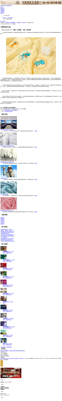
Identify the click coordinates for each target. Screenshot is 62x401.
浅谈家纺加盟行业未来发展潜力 (7, 145)
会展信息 (2, 220)
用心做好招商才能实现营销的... (7, 235)
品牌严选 (2, 8)
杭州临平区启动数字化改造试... (7, 129)
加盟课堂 (2, 10)
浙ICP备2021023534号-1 (19, 358)
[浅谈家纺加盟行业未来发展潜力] (8, 144)
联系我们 (23, 350)
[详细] (36, 130)
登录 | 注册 (2, 21)
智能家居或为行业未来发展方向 (11, 110)
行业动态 (24, 22)
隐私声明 (19, 350)
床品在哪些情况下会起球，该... (7, 210)
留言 (1, 397)
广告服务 (11, 350)
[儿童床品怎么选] (8, 177)
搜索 (13, 23)
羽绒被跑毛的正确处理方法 (7, 239)
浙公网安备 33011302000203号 (6, 358)
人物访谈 (2, 221)
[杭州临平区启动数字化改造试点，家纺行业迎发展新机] (8, 128)
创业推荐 (2, 9)
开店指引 (2, 222)
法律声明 (15, 350)
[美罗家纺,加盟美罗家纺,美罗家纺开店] (1, 366)
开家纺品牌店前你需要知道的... (7, 232)
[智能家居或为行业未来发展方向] (8, 160)
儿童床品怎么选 (3, 178)
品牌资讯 (2, 218)
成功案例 (2, 12)
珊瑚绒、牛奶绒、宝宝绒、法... (7, 230)
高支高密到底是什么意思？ (7, 229)
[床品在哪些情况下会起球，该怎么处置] (8, 209)
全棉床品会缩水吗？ (5, 233)
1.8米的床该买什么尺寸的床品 (7, 238)
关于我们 (2, 350)
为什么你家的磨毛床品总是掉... (8, 241)
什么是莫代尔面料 (8, 111)
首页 (1, 6)
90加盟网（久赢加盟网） (10, 22)
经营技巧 (2, 223)
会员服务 (6, 350)
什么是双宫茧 (4, 237)
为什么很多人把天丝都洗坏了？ (8, 234)
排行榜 (1, 13)
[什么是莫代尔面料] (8, 193)
